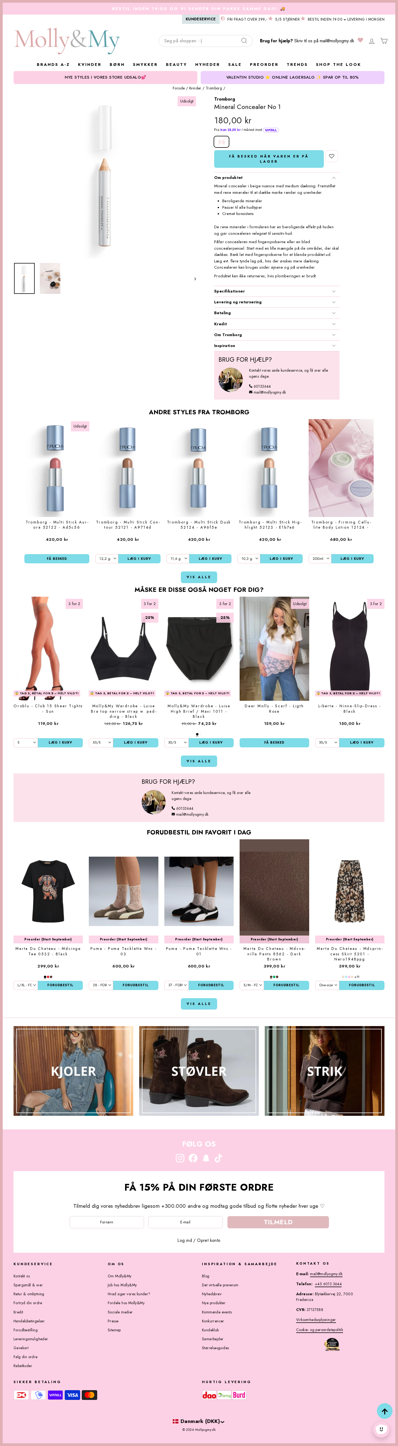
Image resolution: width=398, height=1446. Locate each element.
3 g (221, 142)
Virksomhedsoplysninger (316, 1319)
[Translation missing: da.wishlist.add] (331, 156)
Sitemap (114, 1330)
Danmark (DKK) (200, 1421)
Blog (206, 1276)
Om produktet (228, 177)
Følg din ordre (26, 1357)
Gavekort (21, 1348)
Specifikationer (229, 291)
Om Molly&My (119, 1276)
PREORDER (264, 65)
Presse (113, 1321)
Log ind (184, 1240)
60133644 (262, 386)
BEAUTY (176, 65)
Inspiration (224, 345)
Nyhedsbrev (211, 1294)
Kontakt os (22, 1276)
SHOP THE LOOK (338, 65)
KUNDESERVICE (201, 19)
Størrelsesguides (215, 1348)
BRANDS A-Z (53, 65)
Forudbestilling (26, 1330)
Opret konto (208, 1240)
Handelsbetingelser (29, 1321)
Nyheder (207, 65)
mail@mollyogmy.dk (337, 41)
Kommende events (217, 1312)
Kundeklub (210, 1330)
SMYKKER (145, 65)
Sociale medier (120, 1312)
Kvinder (195, 88)
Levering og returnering (238, 302)
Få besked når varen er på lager (269, 159)
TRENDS (297, 65)
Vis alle (199, 577)
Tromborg (214, 88)
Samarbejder (212, 1339)
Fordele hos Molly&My (126, 1303)
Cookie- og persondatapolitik (319, 1329)
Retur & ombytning (29, 1294)
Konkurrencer (213, 1321)
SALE (235, 65)
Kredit (220, 324)
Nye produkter (214, 1303)
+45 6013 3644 (328, 1284)
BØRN (117, 65)
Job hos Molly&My (122, 1285)
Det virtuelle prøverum (220, 1285)
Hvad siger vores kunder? (129, 1294)
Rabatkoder (23, 1365)
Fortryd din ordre (28, 1303)
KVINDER (90, 65)
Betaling (222, 313)
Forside (179, 88)
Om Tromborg (228, 335)
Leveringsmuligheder (31, 1339)
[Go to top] (385, 1411)
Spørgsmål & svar (28, 1285)
